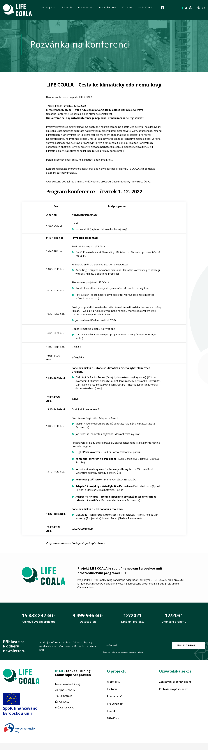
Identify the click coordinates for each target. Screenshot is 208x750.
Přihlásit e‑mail (186, 645)
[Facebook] (162, 7)
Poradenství (85, 7)
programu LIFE (115, 573)
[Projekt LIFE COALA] (21, 677)
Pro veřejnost (107, 7)
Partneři (67, 7)
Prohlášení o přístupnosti (174, 689)
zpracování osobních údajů (130, 652)
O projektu (49, 7)
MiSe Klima (145, 7)
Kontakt (127, 7)
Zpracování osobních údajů (175, 681)
